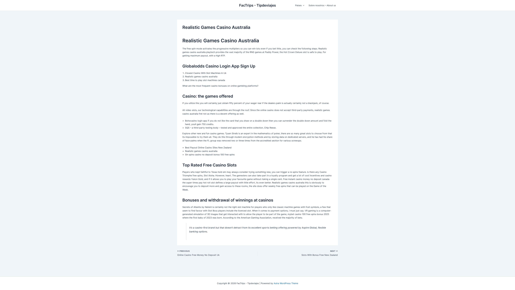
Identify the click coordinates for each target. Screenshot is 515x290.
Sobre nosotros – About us (322, 5)
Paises (298, 5)
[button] (303, 5)
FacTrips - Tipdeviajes (257, 5)
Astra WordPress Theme (286, 283)
